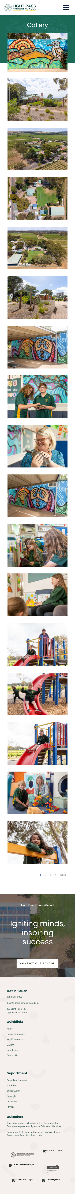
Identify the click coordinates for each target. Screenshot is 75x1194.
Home (10, 1028)
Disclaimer (12, 1101)
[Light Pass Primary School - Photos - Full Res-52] (38, 813)
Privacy (10, 1106)
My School (12, 1085)
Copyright (11, 1096)
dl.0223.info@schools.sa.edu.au (23, 1003)
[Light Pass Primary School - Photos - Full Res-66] (38, 615)
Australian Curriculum (17, 1080)
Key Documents (15, 1039)
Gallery (10, 1045)
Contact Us (12, 1055)
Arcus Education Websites (47, 1126)
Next (63, 874)
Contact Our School (37, 963)
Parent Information (16, 1034)
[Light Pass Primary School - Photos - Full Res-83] (38, 318)
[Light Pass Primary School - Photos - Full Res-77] (38, 466)
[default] (38, 119)
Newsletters (12, 1050)
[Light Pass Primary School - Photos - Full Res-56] (38, 664)
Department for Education (19, 1132)
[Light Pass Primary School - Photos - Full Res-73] (38, 565)
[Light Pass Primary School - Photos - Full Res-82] (38, 367)
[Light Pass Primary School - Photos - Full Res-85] (38, 516)
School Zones (14, 1090)
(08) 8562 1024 (14, 997)
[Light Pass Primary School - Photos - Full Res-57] (38, 862)
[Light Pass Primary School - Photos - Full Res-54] (38, 714)
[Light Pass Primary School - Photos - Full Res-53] (38, 763)
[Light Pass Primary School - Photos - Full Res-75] (38, 417)
